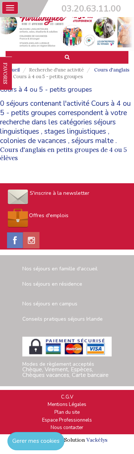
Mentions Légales (67, 404)
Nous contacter (67, 427)
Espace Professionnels (67, 420)
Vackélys (97, 439)
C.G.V (67, 397)
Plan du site (67, 412)
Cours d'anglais (112, 70)
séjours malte (92, 141)
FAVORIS (5, 73)
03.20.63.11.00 (91, 9)
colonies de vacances (33, 141)
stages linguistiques (75, 131)
